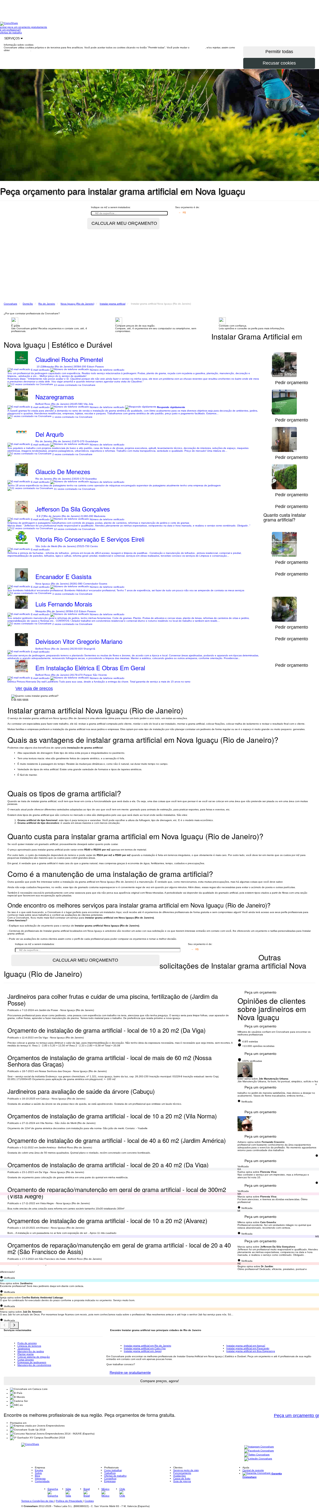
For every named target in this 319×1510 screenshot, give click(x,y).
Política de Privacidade (69, 1501)
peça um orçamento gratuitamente (27, 27)
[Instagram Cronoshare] (259, 1447)
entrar (3, 27)
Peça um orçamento (260, 992)
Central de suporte (253, 1470)
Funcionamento (182, 1473)
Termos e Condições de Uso (37, 1501)
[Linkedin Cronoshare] (258, 1459)
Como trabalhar (113, 1470)
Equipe (39, 1470)
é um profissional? (10, 29)
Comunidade (42, 1481)
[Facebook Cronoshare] (259, 1451)
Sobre (38, 1473)
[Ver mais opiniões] (14, 1325)
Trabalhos (110, 1473)
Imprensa (40, 1478)
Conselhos (110, 1478)
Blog (37, 1475)
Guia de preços (182, 1481)
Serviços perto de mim (186, 1470)
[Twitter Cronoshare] (257, 1455)
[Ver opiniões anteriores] (4, 1325)
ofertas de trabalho (11, 32)
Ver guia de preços (34, 688)
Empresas (110, 1481)
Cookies (89, 1501)
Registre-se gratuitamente (130, 1372)
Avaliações (179, 1475)
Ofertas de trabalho (115, 1475)
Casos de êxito (181, 1478)
